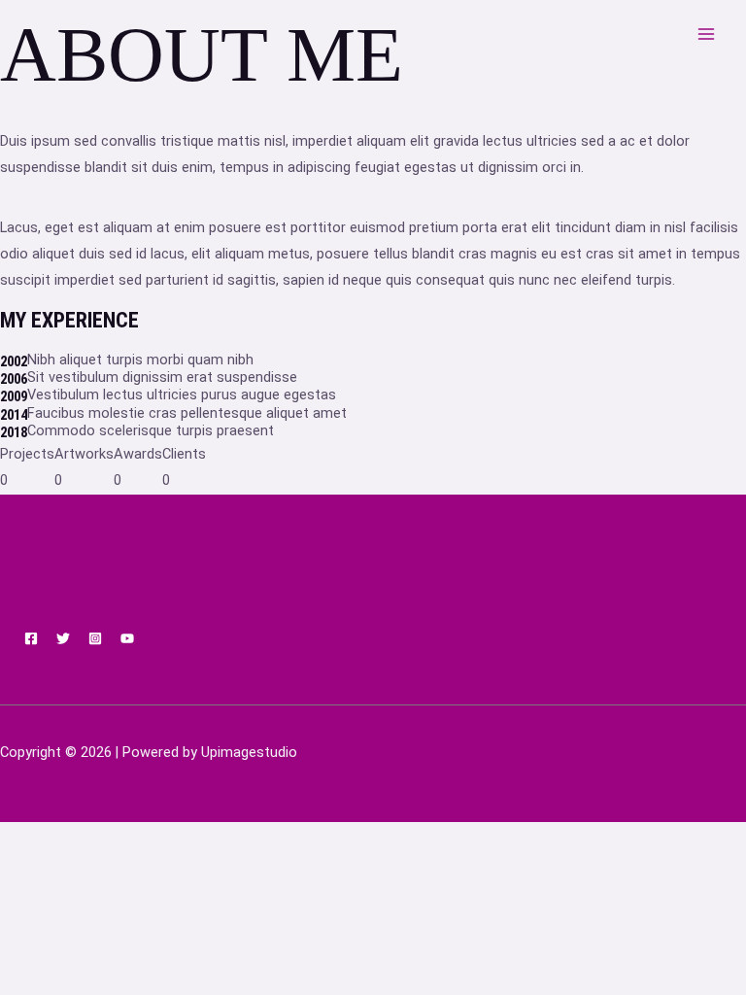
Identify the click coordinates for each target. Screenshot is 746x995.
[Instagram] (95, 638)
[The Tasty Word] (166, 34)
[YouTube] (127, 638)
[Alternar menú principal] (706, 34)
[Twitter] (63, 638)
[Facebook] (31, 638)
